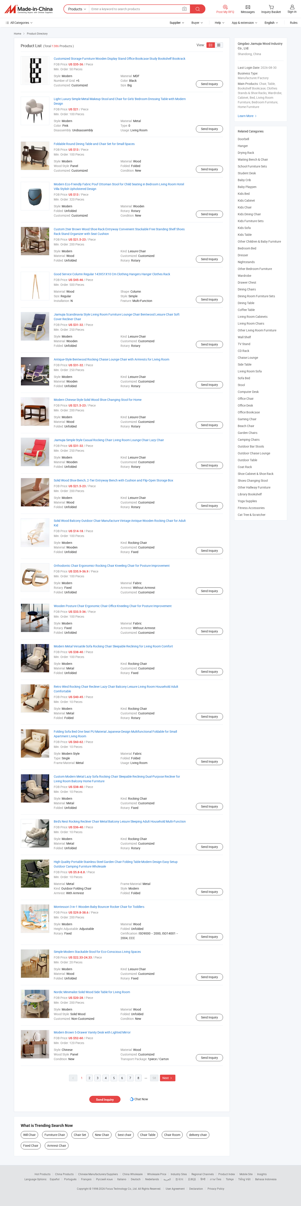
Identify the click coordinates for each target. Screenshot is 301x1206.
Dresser (243, 255)
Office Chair (246, 398)
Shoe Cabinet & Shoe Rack (255, 474)
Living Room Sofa (250, 371)
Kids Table (245, 234)
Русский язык (104, 1179)
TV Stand (244, 344)
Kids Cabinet (246, 200)
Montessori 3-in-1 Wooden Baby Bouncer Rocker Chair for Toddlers (99, 907)
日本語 (192, 1179)
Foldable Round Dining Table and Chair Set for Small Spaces (94, 144)
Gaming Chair (247, 419)
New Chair (102, 1135)
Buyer (195, 22)
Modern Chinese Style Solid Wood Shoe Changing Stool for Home (97, 400)
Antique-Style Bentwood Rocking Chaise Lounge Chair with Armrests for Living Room (111, 359)
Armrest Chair (56, 1145)
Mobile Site (246, 1174)
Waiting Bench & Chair (253, 159)
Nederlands (152, 1179)
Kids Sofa (244, 228)
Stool (241, 385)
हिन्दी (203, 1179)
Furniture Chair (55, 1135)
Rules (293, 22)
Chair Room (172, 1135)
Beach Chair (246, 426)
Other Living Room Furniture (257, 330)
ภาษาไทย (215, 1179)
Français (86, 1179)
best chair (124, 1135)
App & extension (243, 22)
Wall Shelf (244, 337)
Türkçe (230, 1179)
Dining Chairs (247, 289)
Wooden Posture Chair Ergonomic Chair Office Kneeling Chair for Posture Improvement (113, 606)
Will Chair (29, 1135)
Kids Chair (245, 207)
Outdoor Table (247, 460)
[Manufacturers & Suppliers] (28, 9)
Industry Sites (179, 1174)
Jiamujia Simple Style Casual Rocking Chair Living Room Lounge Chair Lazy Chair (109, 440)
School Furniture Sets (252, 166)
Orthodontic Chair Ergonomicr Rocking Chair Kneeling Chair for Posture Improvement (112, 565)
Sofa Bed (244, 378)
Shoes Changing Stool (253, 480)
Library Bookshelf (250, 494)
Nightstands (246, 262)
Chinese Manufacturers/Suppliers (98, 1174)
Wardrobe (244, 275)
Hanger (243, 146)
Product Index (226, 1174)
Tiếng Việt (244, 1179)
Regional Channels (202, 1174)
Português (70, 1179)
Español (54, 1179)
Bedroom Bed (247, 248)
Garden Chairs (247, 433)
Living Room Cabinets (253, 316)
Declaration (196, 1188)
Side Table (244, 364)
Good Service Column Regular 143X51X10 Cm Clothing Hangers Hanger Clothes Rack (112, 274)
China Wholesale (133, 1174)
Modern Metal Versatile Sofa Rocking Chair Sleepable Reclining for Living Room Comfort (113, 646)
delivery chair (198, 1135)
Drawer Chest (247, 282)
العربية (167, 1179)
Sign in (292, 11)
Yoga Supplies (247, 501)
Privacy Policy (216, 1188)
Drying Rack (246, 153)
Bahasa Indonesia (266, 1179)
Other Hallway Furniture (254, 487)
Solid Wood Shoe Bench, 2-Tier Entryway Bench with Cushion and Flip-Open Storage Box (113, 480)
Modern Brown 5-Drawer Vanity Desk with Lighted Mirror (92, 1032)
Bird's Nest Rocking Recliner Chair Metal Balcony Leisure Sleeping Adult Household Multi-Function (120, 821)
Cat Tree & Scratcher (252, 515)
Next (167, 1078)
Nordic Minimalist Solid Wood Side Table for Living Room (92, 992)
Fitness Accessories (251, 508)
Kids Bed (244, 193)
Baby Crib (244, 180)
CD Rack (243, 351)
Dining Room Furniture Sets (256, 296)
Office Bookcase (249, 412)
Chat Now (141, 1099)
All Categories (19, 22)
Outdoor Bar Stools (251, 446)
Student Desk (247, 173)
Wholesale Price (156, 1174)
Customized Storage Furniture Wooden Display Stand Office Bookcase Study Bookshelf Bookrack (119, 58)
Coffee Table (246, 310)
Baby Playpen (247, 187)
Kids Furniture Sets (251, 221)
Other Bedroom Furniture (255, 269)
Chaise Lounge (248, 357)
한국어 (179, 1179)
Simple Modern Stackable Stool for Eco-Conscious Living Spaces (97, 952)
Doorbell (243, 139)
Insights (262, 1174)
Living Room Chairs (251, 323)
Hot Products (42, 1174)
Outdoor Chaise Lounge (254, 453)
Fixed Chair (30, 1145)
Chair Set (80, 1135)
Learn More (248, 116)
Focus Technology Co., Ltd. (122, 1188)
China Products (64, 1174)
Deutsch (136, 1179)
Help (218, 22)
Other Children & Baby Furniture (259, 241)
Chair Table (147, 1135)
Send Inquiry (209, 84)
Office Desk (245, 405)
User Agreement (175, 1188)
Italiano (121, 1179)
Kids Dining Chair (249, 214)
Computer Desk (248, 392)
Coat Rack (245, 467)
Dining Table (246, 303)
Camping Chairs (249, 439)
